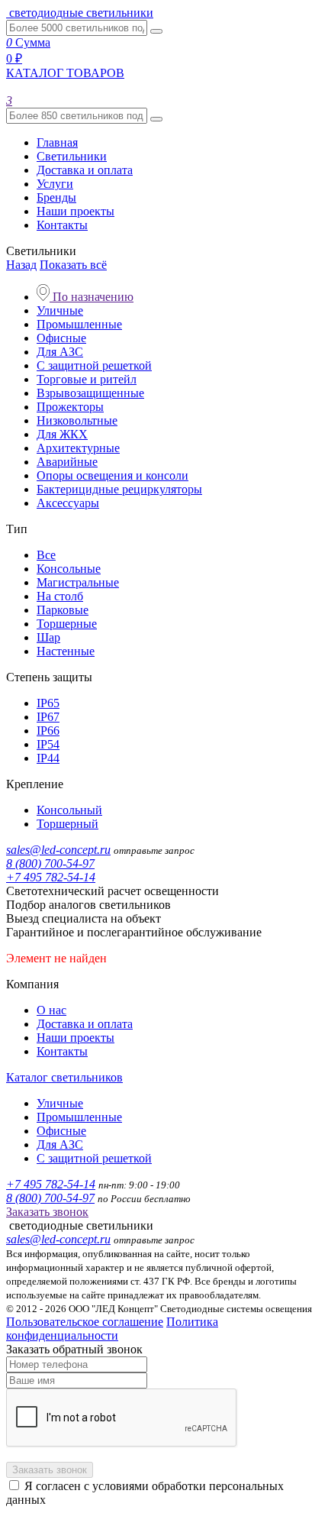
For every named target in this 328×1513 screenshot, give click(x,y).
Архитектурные (78, 447)
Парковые (62, 609)
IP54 (48, 744)
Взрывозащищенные (90, 392)
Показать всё (73, 264)
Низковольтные (77, 420)
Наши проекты (75, 211)
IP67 (48, 716)
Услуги (55, 183)
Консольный (69, 809)
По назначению (91, 296)
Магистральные (78, 582)
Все (46, 554)
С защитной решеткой (94, 365)
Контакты (62, 224)
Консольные (69, 568)
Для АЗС (60, 351)
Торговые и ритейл (87, 379)
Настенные (66, 651)
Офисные (61, 337)
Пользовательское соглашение (84, 1321)
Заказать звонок (47, 1211)
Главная (57, 142)
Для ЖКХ (62, 434)
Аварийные (67, 461)
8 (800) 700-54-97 (50, 863)
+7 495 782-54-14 (50, 877)
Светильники (72, 156)
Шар (48, 637)
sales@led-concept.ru (58, 849)
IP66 (48, 730)
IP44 (48, 758)
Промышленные (79, 324)
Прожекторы (70, 406)
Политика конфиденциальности (112, 1328)
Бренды (56, 197)
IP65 (48, 703)
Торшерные (67, 623)
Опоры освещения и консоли (112, 475)
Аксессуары (68, 502)
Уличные (60, 310)
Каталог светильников (64, 1077)
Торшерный (67, 823)
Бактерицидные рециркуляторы (119, 489)
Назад (21, 264)
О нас (51, 1010)
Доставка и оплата (85, 169)
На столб (60, 596)
